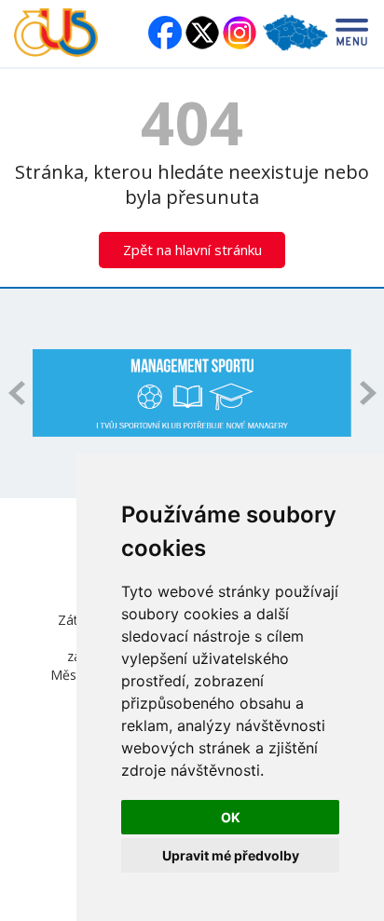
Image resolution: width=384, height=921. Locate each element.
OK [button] (230, 817)
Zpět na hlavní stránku (192, 249)
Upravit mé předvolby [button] (230, 855)
